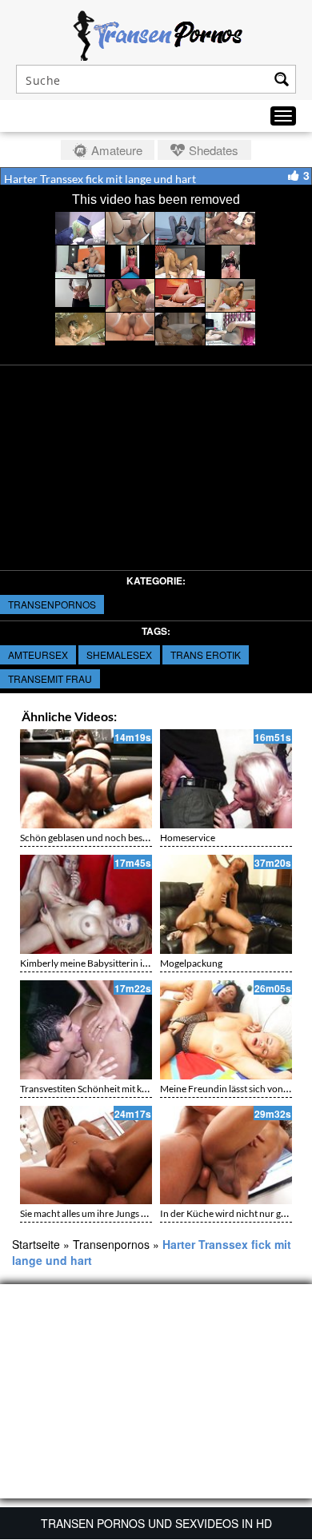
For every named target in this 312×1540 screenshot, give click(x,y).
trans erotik (205, 654)
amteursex (38, 654)
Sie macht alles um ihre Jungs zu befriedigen (110, 1213)
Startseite (36, 1244)
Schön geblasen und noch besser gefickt (102, 838)
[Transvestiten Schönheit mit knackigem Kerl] (86, 1029)
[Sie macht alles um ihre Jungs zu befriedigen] (86, 1155)
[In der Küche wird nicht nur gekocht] (226, 1155)
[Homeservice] (226, 778)
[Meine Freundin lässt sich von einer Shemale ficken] (226, 1029)
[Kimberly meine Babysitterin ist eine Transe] (86, 904)
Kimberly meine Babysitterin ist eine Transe (109, 963)
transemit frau (50, 678)
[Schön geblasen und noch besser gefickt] (86, 778)
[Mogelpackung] (226, 904)
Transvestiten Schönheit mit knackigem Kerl (110, 1089)
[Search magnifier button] (281, 79)
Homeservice (187, 838)
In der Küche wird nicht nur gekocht (235, 1213)
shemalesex (119, 654)
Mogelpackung (191, 963)
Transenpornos (52, 604)
